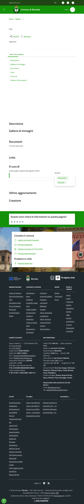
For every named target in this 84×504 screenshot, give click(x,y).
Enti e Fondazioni (15, 306)
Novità (17, 19)
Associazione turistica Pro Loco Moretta (39, 416)
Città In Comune (49, 493)
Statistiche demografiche (51, 409)
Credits (11, 465)
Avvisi (57, 299)
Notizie (57, 293)
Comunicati (58, 296)
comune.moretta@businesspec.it (24, 355)
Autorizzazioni (31, 313)
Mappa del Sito (14, 474)
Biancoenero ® (59, 495)
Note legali (12, 458)
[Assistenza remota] (57, 493)
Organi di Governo (15, 293)
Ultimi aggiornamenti (16, 468)
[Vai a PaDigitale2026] (62, 277)
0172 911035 (16, 346)
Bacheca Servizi (14, 448)
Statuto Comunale (15, 452)
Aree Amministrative (16, 296)
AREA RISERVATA (42, 501)
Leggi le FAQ (13, 425)
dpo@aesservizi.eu (54, 387)
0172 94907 (16, 348)
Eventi (68, 295)
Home (11, 19)
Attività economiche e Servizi (70, 321)
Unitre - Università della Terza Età (37, 412)
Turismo (42, 326)
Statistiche (12, 471)
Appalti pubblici (31, 309)
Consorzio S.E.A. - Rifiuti (51, 406)
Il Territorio (69, 302)
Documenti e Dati (15, 303)
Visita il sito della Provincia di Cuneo (38, 406)
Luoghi (68, 298)
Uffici (10, 299)
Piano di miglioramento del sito (15, 419)
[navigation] (4, 9)
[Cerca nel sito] (72, 9)
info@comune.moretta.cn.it (23, 358)
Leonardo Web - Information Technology (56, 412)
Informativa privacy (15, 455)
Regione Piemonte (14, 3)
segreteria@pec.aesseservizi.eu (57, 390)
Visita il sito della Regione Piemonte (38, 402)
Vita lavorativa (45, 329)
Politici (11, 316)
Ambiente (29, 299)
